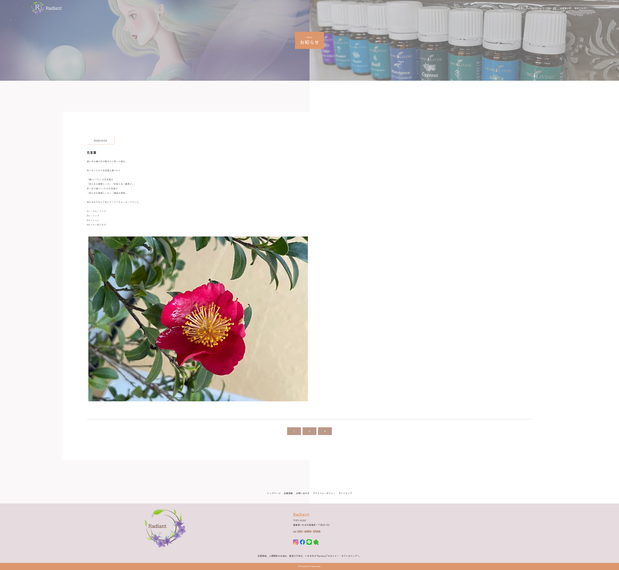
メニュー (552, 8)
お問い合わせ (303, 493)
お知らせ (518, 8)
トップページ (273, 493)
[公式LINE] (309, 542)
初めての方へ (581, 8)
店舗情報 (288, 493)
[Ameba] (316, 542)
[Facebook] (302, 542)
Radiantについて (535, 8)
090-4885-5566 (308, 531)
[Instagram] (295, 542)
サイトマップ (345, 493)
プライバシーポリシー (324, 493)
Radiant (304, 566)
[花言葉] (198, 399)
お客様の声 (565, 8)
